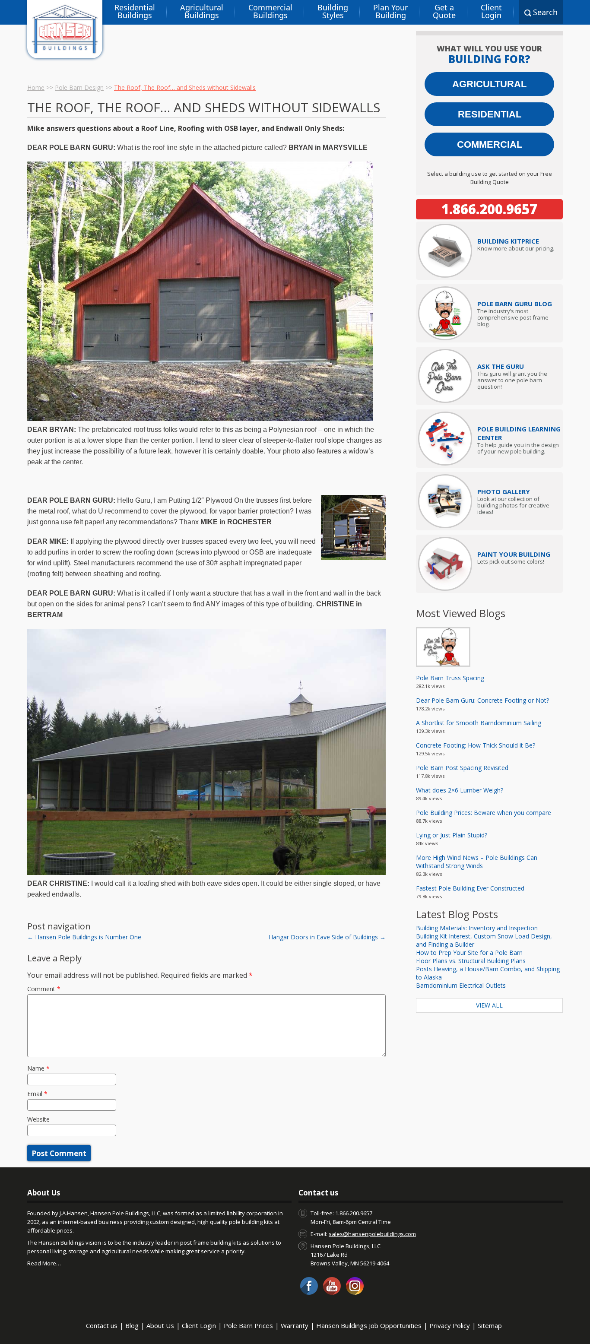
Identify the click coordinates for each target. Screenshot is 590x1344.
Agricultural (489, 84)
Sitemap (490, 1325)
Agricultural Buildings (201, 11)
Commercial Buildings (270, 11)
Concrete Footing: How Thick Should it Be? (475, 745)
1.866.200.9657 (489, 209)
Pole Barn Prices (248, 1325)
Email (37, 1094)
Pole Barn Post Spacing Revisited (462, 768)
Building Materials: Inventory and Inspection (477, 928)
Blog (132, 1325)
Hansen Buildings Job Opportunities (369, 1325)
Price (508, 241)
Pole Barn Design (79, 87)
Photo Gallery (503, 491)
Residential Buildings (134, 11)
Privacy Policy (449, 1325)
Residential (489, 114)
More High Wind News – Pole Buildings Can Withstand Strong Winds (476, 861)
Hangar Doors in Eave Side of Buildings (327, 937)
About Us (160, 1325)
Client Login (491, 11)
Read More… (44, 1263)
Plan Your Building (390, 11)
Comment (43, 989)
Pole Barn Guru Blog (514, 303)
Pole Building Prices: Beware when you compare (483, 812)
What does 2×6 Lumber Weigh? (459, 790)
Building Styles (332, 11)
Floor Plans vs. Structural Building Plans (471, 961)
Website (38, 1119)
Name (38, 1068)
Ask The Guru (500, 366)
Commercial (489, 144)
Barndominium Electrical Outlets (461, 985)
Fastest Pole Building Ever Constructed (470, 888)
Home (35, 87)
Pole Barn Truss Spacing (450, 678)
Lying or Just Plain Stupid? (451, 835)
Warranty (294, 1325)
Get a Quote (444, 11)
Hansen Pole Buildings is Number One (84, 937)
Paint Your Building (513, 554)
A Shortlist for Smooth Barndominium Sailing (478, 723)
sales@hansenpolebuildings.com (372, 1234)
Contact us (101, 1325)
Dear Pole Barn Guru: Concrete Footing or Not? (482, 700)
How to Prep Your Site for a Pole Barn (469, 952)
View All (489, 1005)
